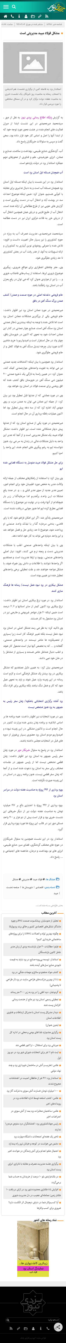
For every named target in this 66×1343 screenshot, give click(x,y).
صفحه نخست (12, 887)
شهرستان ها (27, 887)
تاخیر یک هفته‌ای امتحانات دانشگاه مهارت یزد (36, 1136)
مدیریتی (25, 879)
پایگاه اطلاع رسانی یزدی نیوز (36, 117)
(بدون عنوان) (52, 1025)
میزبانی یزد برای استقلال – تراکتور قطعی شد (36, 1045)
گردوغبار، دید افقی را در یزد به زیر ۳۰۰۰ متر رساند (34, 992)
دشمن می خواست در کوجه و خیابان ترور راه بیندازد (33, 1143)
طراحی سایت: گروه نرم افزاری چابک (33, 1338)
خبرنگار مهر (24, 750)
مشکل (15, 879)
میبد (56, 893)
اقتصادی (39, 887)
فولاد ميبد (37, 879)
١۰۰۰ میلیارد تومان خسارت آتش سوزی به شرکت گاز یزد (32, 1091)
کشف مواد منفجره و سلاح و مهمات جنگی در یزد (35, 972)
